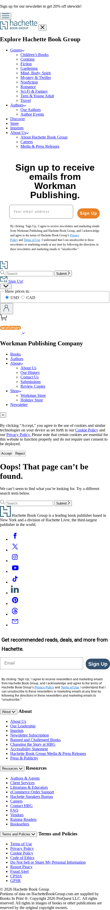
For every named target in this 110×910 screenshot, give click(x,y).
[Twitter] (15, 550)
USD (15, 297)
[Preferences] (6, 286)
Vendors (17, 815)
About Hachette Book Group (44, 137)
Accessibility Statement (29, 749)
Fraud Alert (19, 871)
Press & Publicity (24, 758)
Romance (28, 87)
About (7, 712)
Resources (10, 768)
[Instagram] (15, 561)
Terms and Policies (16, 834)
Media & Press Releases (39, 146)
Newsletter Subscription (29, 735)
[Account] (6, 308)
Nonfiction (29, 82)
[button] (23, 332)
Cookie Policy (86, 430)
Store (14, 123)
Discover (17, 119)
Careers (26, 142)
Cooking (27, 59)
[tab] (55, 415)
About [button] (15, 363)
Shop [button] (14, 391)
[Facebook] (15, 539)
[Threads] (15, 614)
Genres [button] (16, 50)
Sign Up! (15, 281)
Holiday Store (31, 400)
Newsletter (19, 404)
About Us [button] (18, 132)
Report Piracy (21, 867)
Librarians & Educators (29, 787)
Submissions (30, 381)
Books (15, 354)
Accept (6, 453)
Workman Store (33, 395)
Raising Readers (23, 819)
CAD (30, 297)
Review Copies (32, 386)
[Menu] (5, 16)
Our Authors (30, 109)
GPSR (15, 880)
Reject (20, 453)
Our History (30, 372)
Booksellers (19, 824)
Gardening (29, 68)
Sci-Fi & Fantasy (34, 91)
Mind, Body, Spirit (35, 73)
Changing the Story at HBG (33, 744)
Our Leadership (23, 726)
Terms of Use (21, 844)
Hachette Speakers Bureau (31, 796)
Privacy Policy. (18, 434)
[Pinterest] (15, 603)
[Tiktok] (15, 582)
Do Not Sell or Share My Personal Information (48, 862)
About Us (28, 368)
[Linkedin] (15, 593)
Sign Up (88, 213)
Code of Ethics (22, 857)
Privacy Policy (22, 848)
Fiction (26, 64)
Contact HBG (21, 806)
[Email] (15, 625)
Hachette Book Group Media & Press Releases (48, 753)
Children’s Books (34, 54)
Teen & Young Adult (37, 96)
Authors (16, 359)
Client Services (22, 783)
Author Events (32, 114)
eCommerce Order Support (32, 792)
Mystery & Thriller (35, 77)
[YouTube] (15, 571)
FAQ (14, 810)
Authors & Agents (25, 778)
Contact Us (29, 377)
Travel (25, 100)
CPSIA (16, 876)
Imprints (17, 128)
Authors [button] (16, 105)
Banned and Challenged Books (35, 740)
